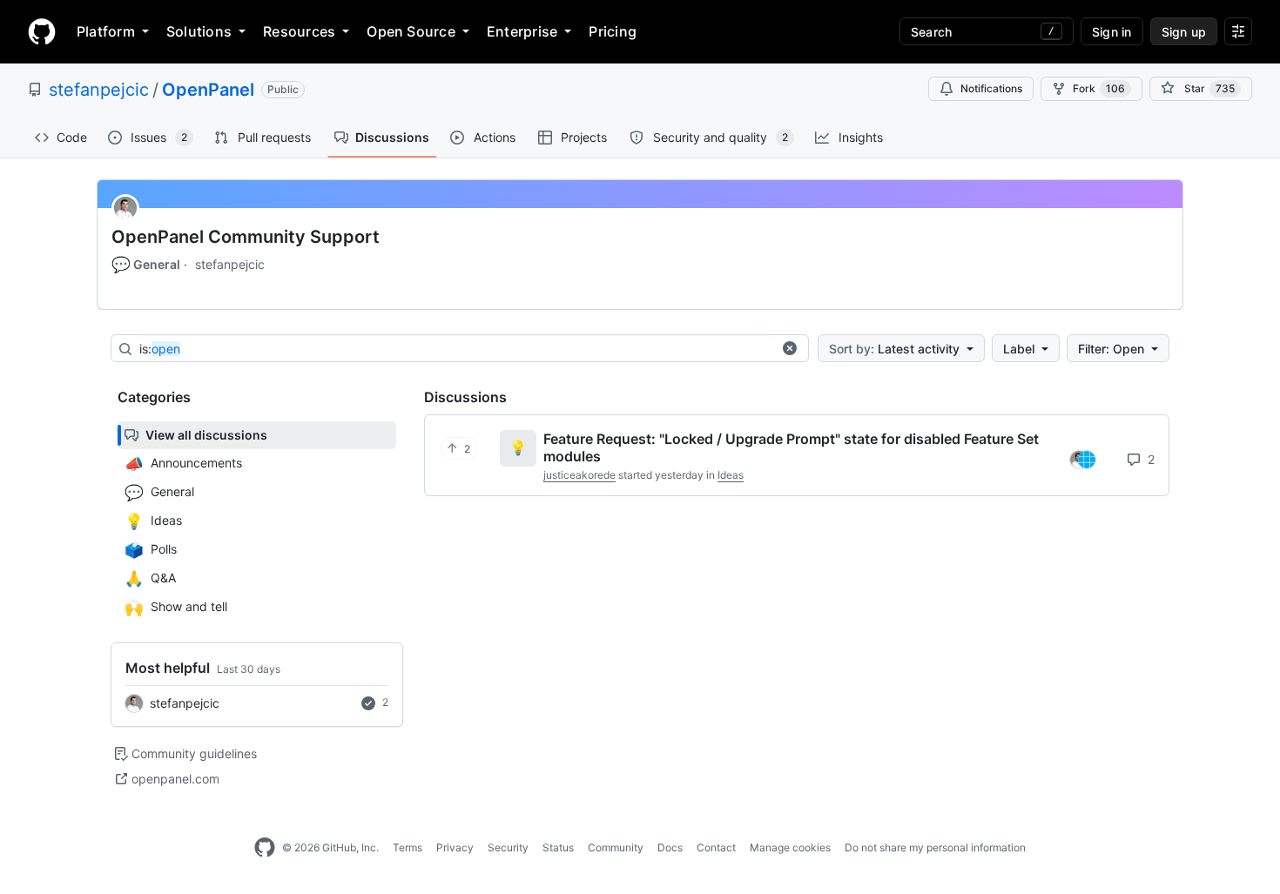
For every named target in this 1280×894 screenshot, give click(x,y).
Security (508, 847)
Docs (670, 847)
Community (615, 847)
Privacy (455, 847)
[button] (790, 348)
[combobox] (455, 349)
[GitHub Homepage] (264, 848)
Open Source (411, 31)
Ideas (730, 474)
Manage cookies (790, 847)
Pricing (613, 31)
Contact (716, 847)
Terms (407, 847)
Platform (106, 31)
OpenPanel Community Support (245, 236)
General (145, 264)
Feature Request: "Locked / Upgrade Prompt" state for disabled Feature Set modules (791, 447)
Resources (299, 31)
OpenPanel (208, 89)
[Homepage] (42, 31)
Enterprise (522, 31)
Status (558, 847)
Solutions (199, 31)
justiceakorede (579, 474)
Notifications (991, 88)
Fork (1099, 88)
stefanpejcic (99, 89)
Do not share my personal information (935, 847)
